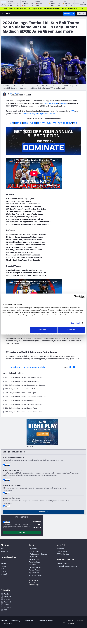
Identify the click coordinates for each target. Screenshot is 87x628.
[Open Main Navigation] (2, 13)
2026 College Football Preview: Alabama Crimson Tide (23, 412)
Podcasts (7, 607)
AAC (44, 123)
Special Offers (62, 551)
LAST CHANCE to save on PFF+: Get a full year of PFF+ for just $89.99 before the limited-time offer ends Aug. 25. (43, 8)
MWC (60, 123)
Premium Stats (34, 559)
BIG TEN (18, 123)
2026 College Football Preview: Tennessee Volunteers (23, 404)
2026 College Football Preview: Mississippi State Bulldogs (25, 385)
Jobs (2, 549)
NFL (3, 2)
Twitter (6, 594)
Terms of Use (28, 621)
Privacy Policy (15, 621)
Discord (6, 604)
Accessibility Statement (45, 621)
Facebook (7, 602)
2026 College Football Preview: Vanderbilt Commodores (24, 389)
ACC (12, 123)
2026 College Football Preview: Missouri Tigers (21, 408)
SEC (39, 123)
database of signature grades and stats (38, 114)
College (3, 571)
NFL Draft (4, 574)
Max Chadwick (15, 93)
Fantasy (3, 566)
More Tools (43, 512)
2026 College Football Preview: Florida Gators (20, 400)
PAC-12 (32, 123)
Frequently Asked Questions (67, 566)
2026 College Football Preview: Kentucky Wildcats (22, 381)
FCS (75, 123)
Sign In (81, 13)
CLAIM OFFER (69, 13)
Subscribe (60, 549)
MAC (54, 123)
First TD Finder (34, 551)
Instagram (7, 596)
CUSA (49, 123)
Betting (3, 563)
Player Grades (33, 557)
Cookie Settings (6, 623)
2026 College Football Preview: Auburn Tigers (20, 393)
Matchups (32, 564)
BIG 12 (25, 123)
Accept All (71, 330)
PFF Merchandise (63, 554)
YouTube (7, 599)
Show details (75, 323)
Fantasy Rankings (35, 570)
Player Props (33, 549)
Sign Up (22, 532)
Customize (42, 330)
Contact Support (63, 563)
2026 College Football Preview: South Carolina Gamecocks (25, 396)
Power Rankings (34, 562)
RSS (5, 610)
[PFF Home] (8, 13)
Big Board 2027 (34, 572)
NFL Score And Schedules (38, 554)
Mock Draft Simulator (36, 575)
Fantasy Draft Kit (35, 567)
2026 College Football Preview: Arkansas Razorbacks (23, 377)
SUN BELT (67, 123)
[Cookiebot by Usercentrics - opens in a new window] (75, 296)
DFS (2, 569)
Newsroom (4, 551)
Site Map (4, 621)
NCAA (3, 4)
